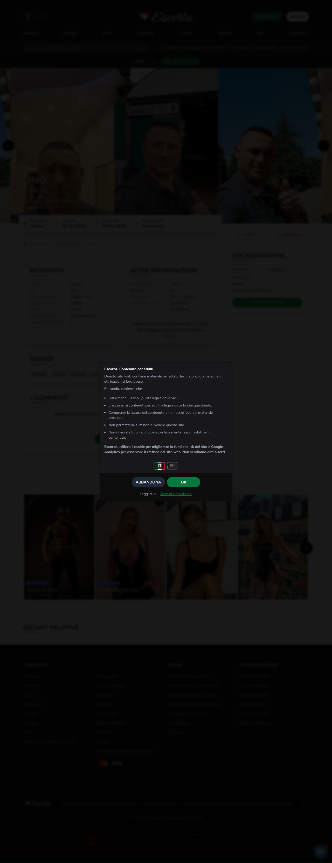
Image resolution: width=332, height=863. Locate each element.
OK (183, 482)
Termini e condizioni (176, 494)
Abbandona (148, 482)
